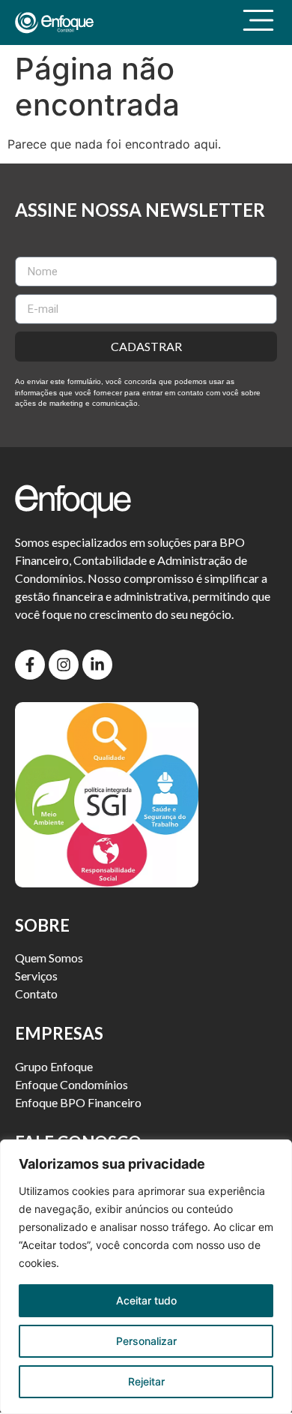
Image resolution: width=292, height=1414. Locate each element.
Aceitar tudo (146, 1300)
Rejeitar (146, 1381)
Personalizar (146, 1340)
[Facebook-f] (30, 665)
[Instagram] (64, 665)
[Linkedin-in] (97, 665)
